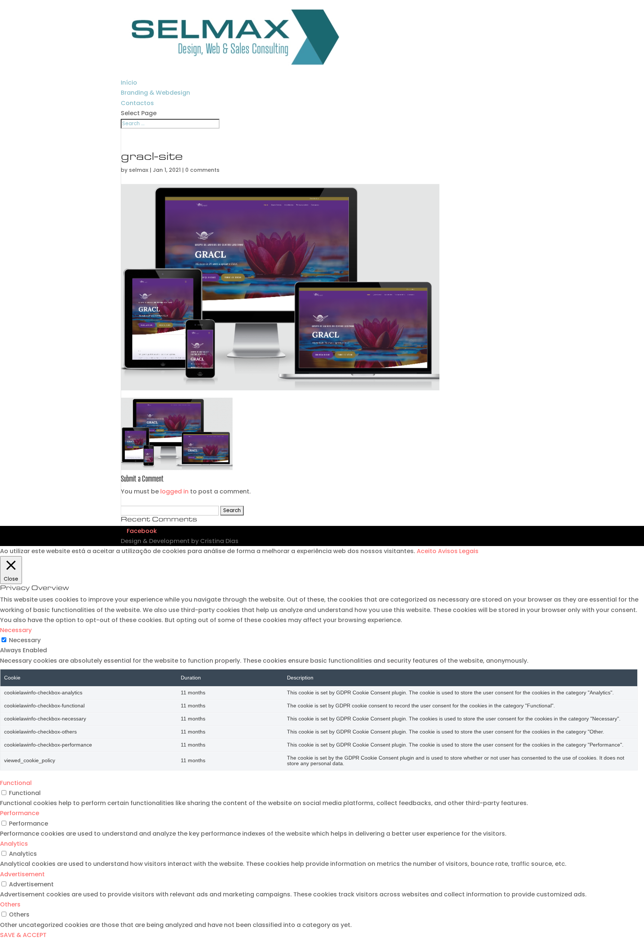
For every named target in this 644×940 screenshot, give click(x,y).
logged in (174, 491)
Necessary (25, 640)
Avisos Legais (458, 551)
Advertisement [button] (22, 874)
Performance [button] (19, 813)
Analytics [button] (14, 843)
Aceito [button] (426, 551)
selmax (138, 170)
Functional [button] (16, 783)
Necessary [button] (16, 630)
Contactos (137, 103)
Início (129, 82)
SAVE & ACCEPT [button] (23, 935)
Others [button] (10, 904)
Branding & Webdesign (155, 92)
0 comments (202, 170)
